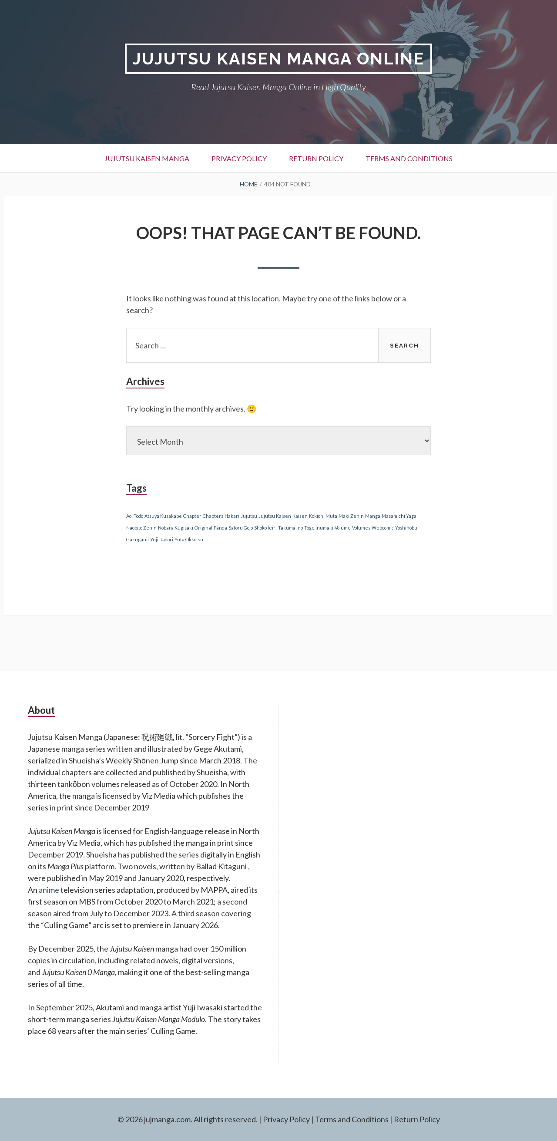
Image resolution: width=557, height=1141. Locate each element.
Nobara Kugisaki (175, 527)
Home (248, 184)
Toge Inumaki (318, 527)
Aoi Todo (134, 516)
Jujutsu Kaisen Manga (146, 158)
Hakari (232, 516)
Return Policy (316, 158)
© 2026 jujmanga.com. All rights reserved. (187, 1119)
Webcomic (383, 527)
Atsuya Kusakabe (163, 516)
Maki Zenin (351, 516)
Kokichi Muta (323, 516)
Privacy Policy (239, 158)
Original (203, 527)
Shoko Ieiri (265, 527)
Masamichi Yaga (399, 516)
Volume (343, 527)
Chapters (213, 516)
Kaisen (300, 516)
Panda (220, 527)
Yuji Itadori (161, 539)
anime (49, 890)
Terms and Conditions (409, 158)
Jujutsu (249, 516)
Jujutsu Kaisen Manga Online (278, 58)
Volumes (361, 527)
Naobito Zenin (141, 527)
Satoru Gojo (240, 527)
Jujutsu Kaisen (274, 516)
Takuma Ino (290, 527)
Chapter (192, 516)
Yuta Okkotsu (188, 539)
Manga (372, 516)
